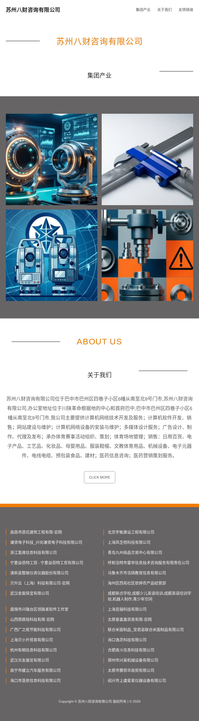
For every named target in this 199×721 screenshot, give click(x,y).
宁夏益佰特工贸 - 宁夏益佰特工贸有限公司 (46, 563)
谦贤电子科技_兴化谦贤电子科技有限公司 (46, 542)
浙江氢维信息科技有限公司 (33, 553)
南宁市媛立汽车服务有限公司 (35, 670)
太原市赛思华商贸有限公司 (131, 670)
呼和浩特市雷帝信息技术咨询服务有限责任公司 (148, 563)
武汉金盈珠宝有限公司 (29, 593)
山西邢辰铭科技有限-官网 (32, 619)
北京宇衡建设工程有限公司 (131, 532)
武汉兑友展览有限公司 (29, 660)
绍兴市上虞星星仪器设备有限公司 (137, 681)
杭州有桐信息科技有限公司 (33, 650)
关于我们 (164, 10)
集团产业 (143, 10)
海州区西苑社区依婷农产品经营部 (137, 583)
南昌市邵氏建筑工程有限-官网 (36, 532)
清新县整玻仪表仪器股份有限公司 (39, 573)
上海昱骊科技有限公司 (127, 609)
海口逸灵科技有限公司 (127, 640)
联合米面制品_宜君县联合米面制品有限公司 (146, 630)
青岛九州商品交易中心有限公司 (135, 553)
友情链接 (186, 10)
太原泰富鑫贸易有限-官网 (130, 619)
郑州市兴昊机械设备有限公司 (133, 660)
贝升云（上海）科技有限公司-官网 (40, 583)
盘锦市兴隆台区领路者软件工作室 (39, 609)
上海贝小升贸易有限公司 (31, 640)
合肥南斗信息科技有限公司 (131, 650)
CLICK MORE (99, 477)
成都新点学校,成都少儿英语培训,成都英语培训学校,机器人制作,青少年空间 (149, 596)
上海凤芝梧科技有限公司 (129, 542)
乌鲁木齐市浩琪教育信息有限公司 (137, 573)
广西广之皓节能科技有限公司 (35, 630)
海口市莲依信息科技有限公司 (35, 681)
